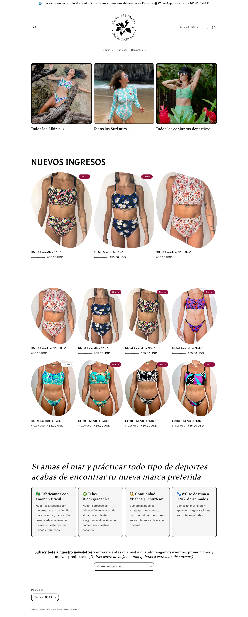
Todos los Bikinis (46, 129)
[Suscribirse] (150, 567)
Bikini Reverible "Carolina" (173, 252)
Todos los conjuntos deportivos (183, 129)
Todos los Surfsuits (110, 129)
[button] (35, 27)
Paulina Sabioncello (48, 609)
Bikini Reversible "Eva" (46, 252)
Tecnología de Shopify (67, 609)
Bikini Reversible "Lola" (187, 348)
